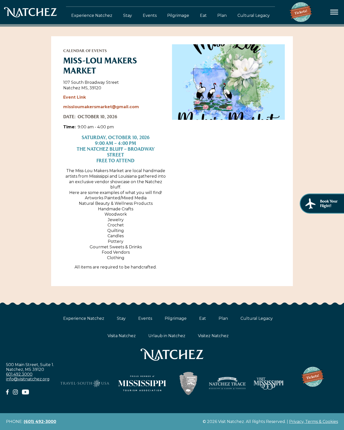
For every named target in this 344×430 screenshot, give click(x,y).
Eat (203, 15)
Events (150, 15)
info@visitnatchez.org (28, 379)
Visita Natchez (122, 335)
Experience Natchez (91, 15)
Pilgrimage (178, 15)
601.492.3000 (19, 374)
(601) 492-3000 (40, 421)
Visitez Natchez (213, 335)
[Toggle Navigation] (334, 12)
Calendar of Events (85, 50)
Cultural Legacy (253, 15)
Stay (127, 15)
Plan (222, 15)
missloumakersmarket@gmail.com (101, 106)
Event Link (74, 97)
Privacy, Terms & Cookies (313, 421)
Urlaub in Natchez (166, 335)
